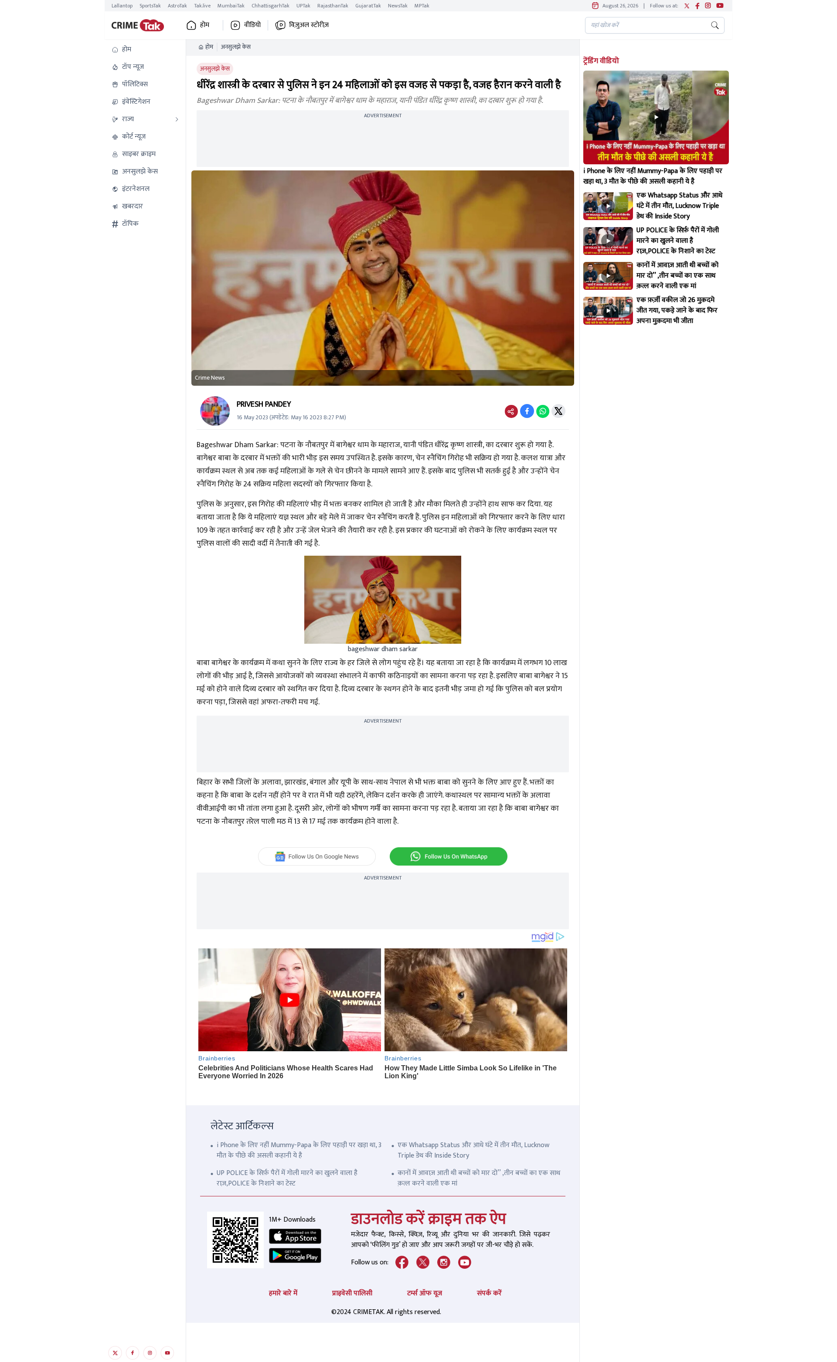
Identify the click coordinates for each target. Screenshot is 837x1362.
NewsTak (398, 5)
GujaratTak (368, 5)
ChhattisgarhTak (270, 5)
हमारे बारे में (283, 1293)
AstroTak (177, 5)
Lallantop (122, 5)
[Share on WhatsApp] (543, 411)
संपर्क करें (489, 1293)
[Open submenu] (177, 119)
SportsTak (150, 5)
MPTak (422, 5)
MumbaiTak (231, 5)
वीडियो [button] (252, 25)
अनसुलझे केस (236, 47)
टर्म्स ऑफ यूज (424, 1293)
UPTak (303, 5)
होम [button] (204, 25)
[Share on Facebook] (527, 411)
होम (209, 47)
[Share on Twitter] (558, 411)
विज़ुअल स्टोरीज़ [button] (309, 25)
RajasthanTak (332, 5)
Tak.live (202, 5)
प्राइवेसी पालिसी (352, 1293)
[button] (145, 49)
